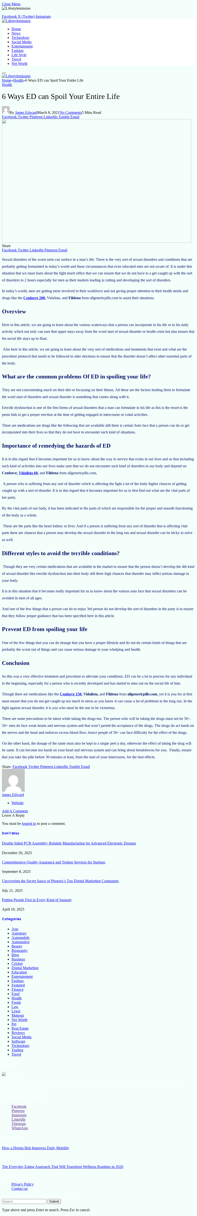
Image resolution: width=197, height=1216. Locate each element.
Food (15, 994)
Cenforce (9, 473)
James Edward (26, 112)
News (16, 33)
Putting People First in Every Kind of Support (36, 900)
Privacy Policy (23, 1184)
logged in (29, 823)
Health (7, 85)
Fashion (18, 51)
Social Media (21, 42)
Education (19, 972)
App (15, 929)
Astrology (19, 933)
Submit (54, 1201)
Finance (18, 989)
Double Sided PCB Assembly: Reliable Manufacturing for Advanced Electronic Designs (69, 843)
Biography (20, 950)
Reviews (18, 1033)
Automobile (21, 938)
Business (18, 959)
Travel (16, 59)
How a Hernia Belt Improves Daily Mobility (35, 1148)
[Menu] (4, 73)
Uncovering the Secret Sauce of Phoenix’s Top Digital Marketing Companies (60, 881)
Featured (18, 985)
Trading (17, 1050)
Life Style (19, 55)
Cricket (17, 963)
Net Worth (19, 63)
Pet (14, 1024)
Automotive (21, 942)
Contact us (20, 1188)
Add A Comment (15, 811)
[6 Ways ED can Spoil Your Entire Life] (96, 241)
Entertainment (22, 46)
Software (18, 1041)
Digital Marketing (25, 968)
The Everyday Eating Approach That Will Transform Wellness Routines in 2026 (62, 1167)
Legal (16, 1011)
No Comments (71, 112)
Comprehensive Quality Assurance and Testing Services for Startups (53, 862)
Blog (15, 955)
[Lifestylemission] (16, 21)
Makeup (18, 1015)
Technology (21, 38)
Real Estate (20, 1028)
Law (15, 1007)
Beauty (17, 946)
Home (16, 29)
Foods (16, 1002)
